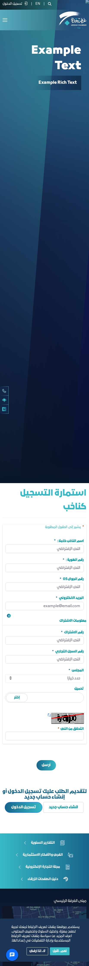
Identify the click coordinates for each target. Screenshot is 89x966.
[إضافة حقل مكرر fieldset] (9, 616)
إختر (17, 697)
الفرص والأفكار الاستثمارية (43, 855)
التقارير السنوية (43, 842)
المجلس (78, 670)
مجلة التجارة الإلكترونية (42, 867)
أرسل (46, 765)
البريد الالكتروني (71, 598)
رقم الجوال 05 (73, 579)
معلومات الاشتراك (72, 621)
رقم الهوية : (75, 560)
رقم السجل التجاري (69, 651)
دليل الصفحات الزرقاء (43, 879)
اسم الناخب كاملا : (70, 541)
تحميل (79, 689)
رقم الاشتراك (74, 632)
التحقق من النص (70, 728)
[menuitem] (37, 4)
